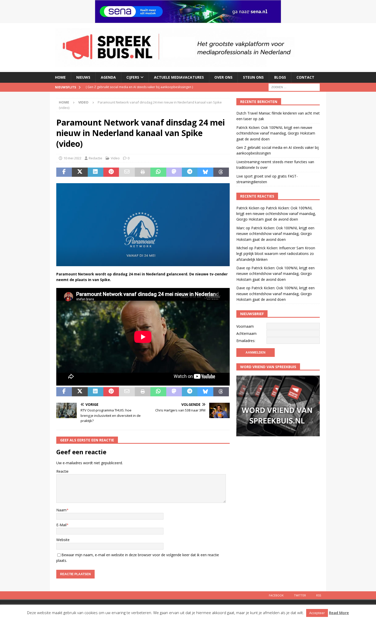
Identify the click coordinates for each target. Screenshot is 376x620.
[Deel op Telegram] (189, 172)
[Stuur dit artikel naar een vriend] (127, 172)
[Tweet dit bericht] (79, 172)
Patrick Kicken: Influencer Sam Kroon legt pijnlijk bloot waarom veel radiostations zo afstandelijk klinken (275, 253)
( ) (139, 87)
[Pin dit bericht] (111, 172)
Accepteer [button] (317, 613)
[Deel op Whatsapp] (158, 172)
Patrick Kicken (247, 207)
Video (115, 158)
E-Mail (61, 524)
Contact (305, 77)
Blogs (280, 77)
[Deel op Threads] (221, 172)
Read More (339, 612)
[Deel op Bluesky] (205, 172)
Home (60, 77)
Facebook (276, 595)
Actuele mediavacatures (179, 77)
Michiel (242, 247)
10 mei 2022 (72, 158)
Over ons (223, 77)
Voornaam (245, 326)
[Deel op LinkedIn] (95, 172)
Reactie (62, 471)
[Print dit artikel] (142, 172)
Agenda (108, 77)
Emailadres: (245, 340)
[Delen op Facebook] (64, 172)
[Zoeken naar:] (294, 86)
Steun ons (253, 77)
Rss (318, 595)
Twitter (300, 595)
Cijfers (132, 77)
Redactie (95, 158)
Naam (61, 510)
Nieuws (83, 77)
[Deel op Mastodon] (174, 172)
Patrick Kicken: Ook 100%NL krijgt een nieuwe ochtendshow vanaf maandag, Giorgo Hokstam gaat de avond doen (275, 133)
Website (63, 539)
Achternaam (246, 333)
